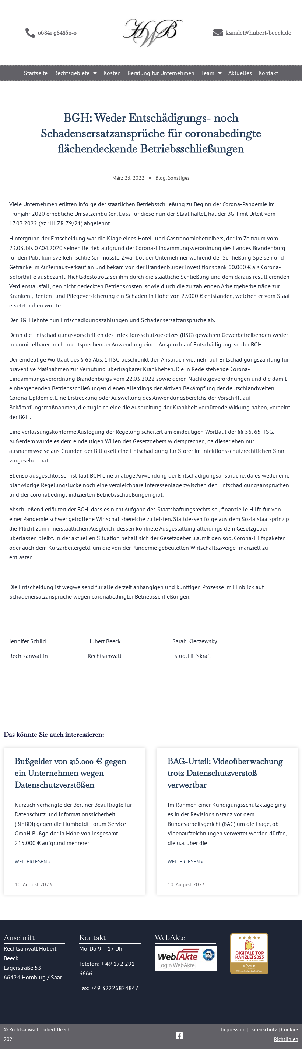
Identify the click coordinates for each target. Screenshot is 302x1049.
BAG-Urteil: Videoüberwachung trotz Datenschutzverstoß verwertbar (225, 773)
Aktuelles (240, 73)
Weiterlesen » (33, 861)
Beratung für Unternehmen (160, 73)
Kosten (112, 73)
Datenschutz (263, 1029)
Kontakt (268, 73)
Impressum (233, 1029)
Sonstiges (179, 178)
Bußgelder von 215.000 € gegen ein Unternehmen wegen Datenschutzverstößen (70, 773)
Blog (160, 178)
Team (207, 73)
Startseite (36, 73)
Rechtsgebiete (71, 73)
